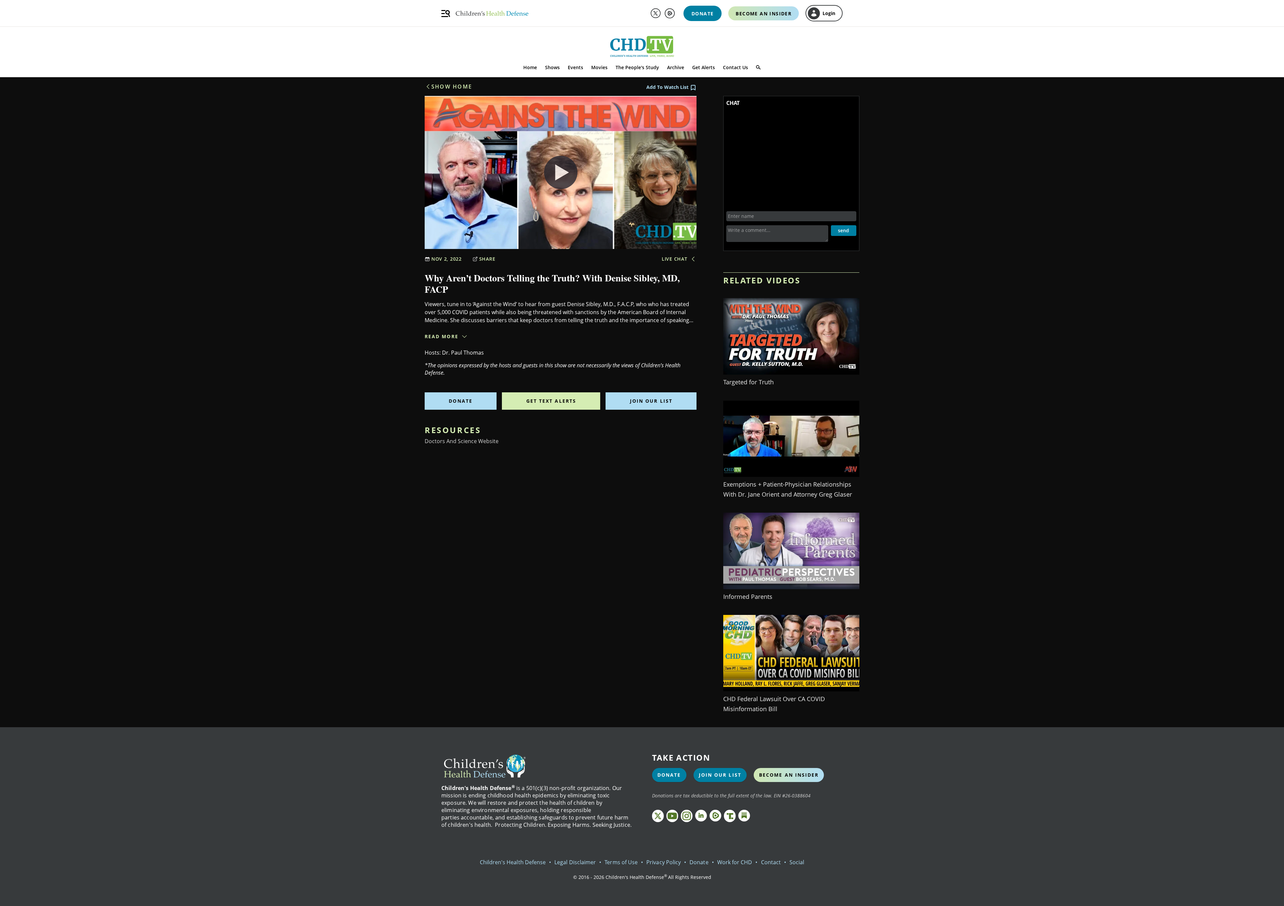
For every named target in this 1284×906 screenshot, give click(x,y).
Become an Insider (789, 775)
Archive (675, 67)
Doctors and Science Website (462, 441)
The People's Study (637, 67)
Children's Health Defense (513, 862)
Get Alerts (703, 67)
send (843, 230)
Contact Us (735, 67)
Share (487, 259)
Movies (599, 67)
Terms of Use (621, 862)
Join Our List (651, 401)
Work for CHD (734, 862)
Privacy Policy (663, 862)
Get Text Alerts (551, 401)
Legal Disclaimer (575, 862)
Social (796, 862)
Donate (460, 401)
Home (530, 67)
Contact (771, 862)
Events (575, 67)
